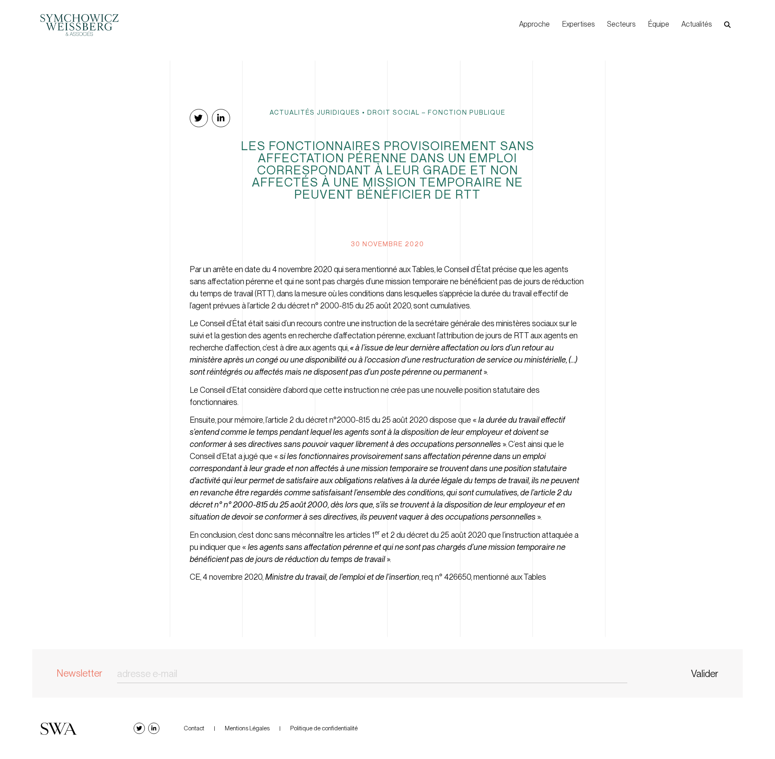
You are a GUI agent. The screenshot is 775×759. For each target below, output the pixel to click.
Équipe (658, 24)
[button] (727, 25)
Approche (534, 24)
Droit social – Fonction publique (436, 112)
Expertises (578, 24)
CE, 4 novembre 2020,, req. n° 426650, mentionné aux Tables (368, 577)
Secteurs (621, 24)
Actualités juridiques (315, 112)
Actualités (696, 24)
